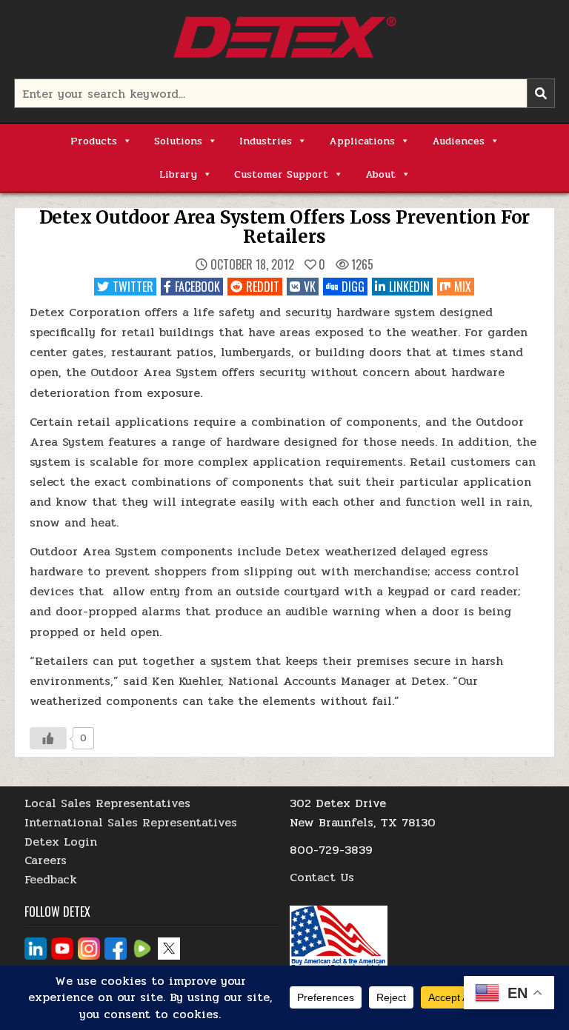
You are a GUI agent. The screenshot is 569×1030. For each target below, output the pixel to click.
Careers (45, 860)
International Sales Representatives (130, 822)
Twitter (133, 286)
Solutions (178, 141)
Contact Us (322, 877)
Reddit (262, 286)
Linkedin (409, 286)
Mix (462, 286)
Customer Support (281, 174)
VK (310, 286)
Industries (265, 141)
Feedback (50, 879)
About (380, 174)
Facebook (197, 286)
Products (93, 141)
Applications (362, 141)
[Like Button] (48, 738)
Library (178, 174)
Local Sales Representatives (107, 803)
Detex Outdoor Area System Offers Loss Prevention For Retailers (284, 227)
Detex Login (60, 841)
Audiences (458, 141)
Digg (353, 286)
